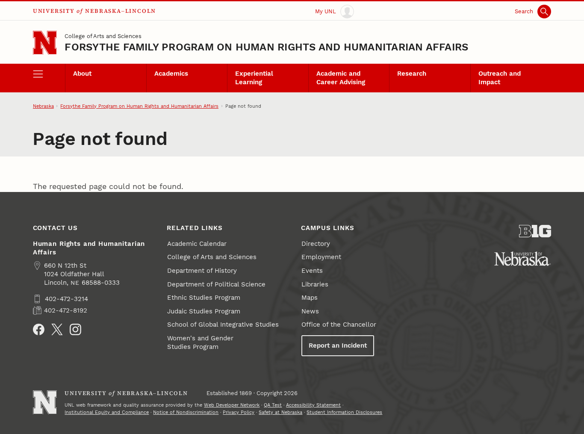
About (82, 73)
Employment (321, 257)
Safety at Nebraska (280, 412)
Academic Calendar (197, 244)
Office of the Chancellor (338, 324)
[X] (57, 329)
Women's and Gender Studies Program (200, 342)
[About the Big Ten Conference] (535, 231)
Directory (315, 244)
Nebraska (43, 106)
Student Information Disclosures (344, 412)
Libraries (314, 284)
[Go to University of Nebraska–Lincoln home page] (45, 43)
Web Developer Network (232, 405)
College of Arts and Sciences (103, 35)
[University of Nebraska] (522, 258)
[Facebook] (38, 329)
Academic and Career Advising (340, 78)
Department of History (202, 271)
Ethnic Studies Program (203, 297)
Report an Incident (338, 345)
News (310, 311)
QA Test (273, 405)
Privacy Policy (238, 412)
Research (411, 73)
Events (312, 271)
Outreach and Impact (499, 78)
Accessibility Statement (313, 405)
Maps (309, 297)
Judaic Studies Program (203, 311)
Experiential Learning (254, 78)
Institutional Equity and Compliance (107, 412)
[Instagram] (75, 329)
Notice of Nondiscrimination (185, 412)
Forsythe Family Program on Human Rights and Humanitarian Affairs (266, 47)
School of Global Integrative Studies (223, 324)
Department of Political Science (216, 284)
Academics (171, 73)
